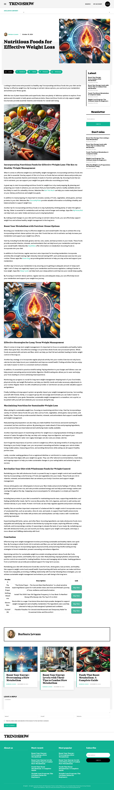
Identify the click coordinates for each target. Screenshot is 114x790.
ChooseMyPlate (35, 200)
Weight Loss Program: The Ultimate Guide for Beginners (98, 100)
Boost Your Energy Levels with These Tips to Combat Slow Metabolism (98, 86)
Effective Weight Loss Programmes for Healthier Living (98, 165)
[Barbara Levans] (6, 34)
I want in (98, 124)
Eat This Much (49, 190)
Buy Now (76, 587)
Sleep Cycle (24, 271)
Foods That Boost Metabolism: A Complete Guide (98, 94)
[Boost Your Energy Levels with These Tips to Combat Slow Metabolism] (57, 659)
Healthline (32, 246)
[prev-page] (24, 12)
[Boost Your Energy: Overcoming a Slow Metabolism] (20, 659)
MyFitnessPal (78, 210)
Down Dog (26, 258)
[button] (87, 4)
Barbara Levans (13, 34)
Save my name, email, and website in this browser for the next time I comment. (27, 721)
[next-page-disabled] (109, 12)
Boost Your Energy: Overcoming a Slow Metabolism (94, 79)
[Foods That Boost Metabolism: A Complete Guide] (93, 659)
